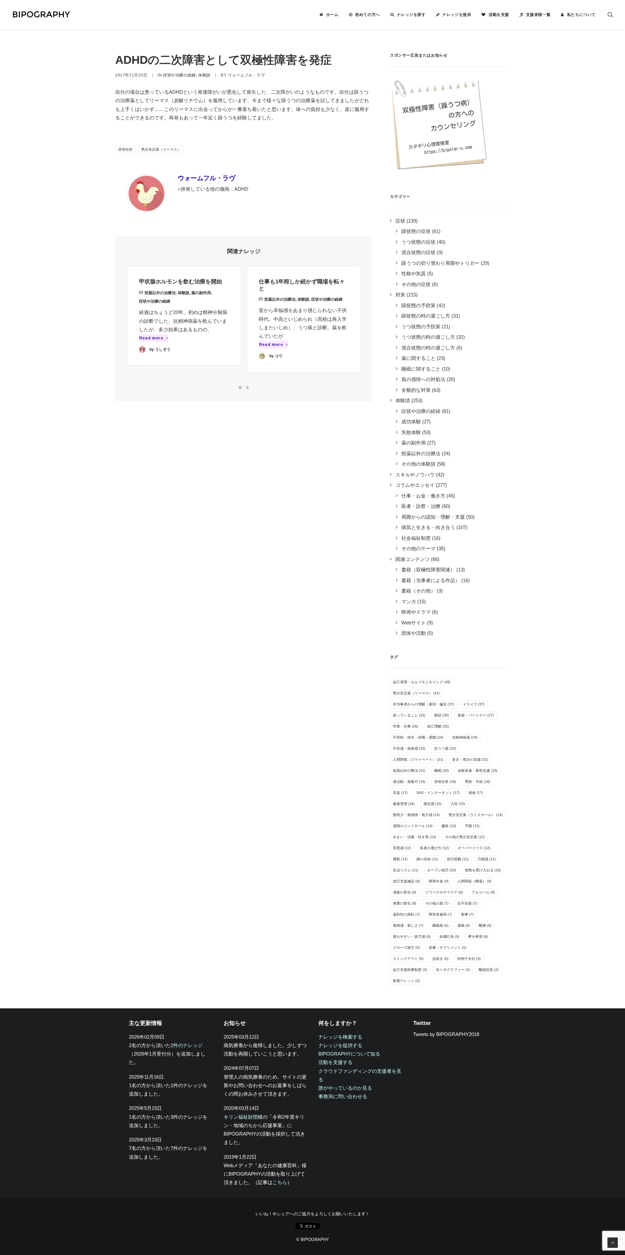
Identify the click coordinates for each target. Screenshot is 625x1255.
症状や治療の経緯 (179, 75)
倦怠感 (433, 804)
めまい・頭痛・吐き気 (414, 837)
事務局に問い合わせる (342, 1096)
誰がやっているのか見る (345, 1088)
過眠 (463, 925)
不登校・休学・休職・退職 (418, 737)
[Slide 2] (247, 387)
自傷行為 (449, 936)
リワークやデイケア (444, 892)
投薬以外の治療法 (160, 293)
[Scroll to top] (612, 1242)
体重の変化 (404, 903)
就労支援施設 (406, 881)
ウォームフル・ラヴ (246, 75)
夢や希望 (478, 936)
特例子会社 (469, 959)
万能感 (487, 859)
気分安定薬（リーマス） (161, 149)
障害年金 (439, 881)
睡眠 (441, 770)
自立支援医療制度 (410, 970)
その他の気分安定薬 (465, 837)
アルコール (483, 892)
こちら (279, 1182)
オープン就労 (441, 870)
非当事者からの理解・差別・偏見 (423, 704)
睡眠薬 (440, 925)
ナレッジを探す (411, 14)
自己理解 (438, 726)
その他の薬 (437, 903)
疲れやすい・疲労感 (412, 936)
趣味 (448, 826)
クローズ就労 (406, 947)
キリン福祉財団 (241, 1117)
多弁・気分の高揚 (470, 759)
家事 (467, 914)
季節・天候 (477, 782)
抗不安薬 (467, 903)
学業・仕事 (405, 726)
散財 (441, 715)
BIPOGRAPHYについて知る (349, 1054)
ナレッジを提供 (456, 14)
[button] (610, 14)
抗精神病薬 (465, 737)
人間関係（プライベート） (418, 759)
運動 (400, 859)
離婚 (485, 925)
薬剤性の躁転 (406, 914)
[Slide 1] (240, 387)
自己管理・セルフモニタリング (422, 682)
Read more (151, 338)
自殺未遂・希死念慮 (477, 770)
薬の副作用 (201, 293)
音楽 (400, 793)
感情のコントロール (413, 826)
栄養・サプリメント (447, 947)
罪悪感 (402, 848)
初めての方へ (367, 14)
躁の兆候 (427, 859)
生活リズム (405, 870)
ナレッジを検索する (340, 1037)
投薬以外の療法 (409, 770)
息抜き (440, 959)
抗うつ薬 (445, 748)
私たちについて (581, 14)
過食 (475, 793)
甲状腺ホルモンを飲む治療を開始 (180, 282)
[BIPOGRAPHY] (41, 14)
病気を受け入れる (483, 870)
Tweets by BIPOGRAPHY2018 (446, 1034)
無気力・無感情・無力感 (416, 815)
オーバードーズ (474, 848)
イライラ (474, 704)
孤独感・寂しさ (408, 925)
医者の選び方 (434, 848)
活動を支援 (499, 14)
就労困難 (458, 859)
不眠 (472, 826)
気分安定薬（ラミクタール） (476, 815)
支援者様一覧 (538, 14)
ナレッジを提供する (340, 1045)
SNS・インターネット (438, 793)
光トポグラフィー (453, 970)
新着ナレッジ (406, 981)
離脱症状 (489, 970)
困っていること (409, 715)
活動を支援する (335, 1062)
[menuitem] (329, 14)
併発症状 (125, 149)
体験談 (204, 75)
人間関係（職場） (474, 881)
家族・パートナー (476, 715)
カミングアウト (408, 959)
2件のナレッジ (186, 1045)
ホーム (332, 14)
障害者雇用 (440, 914)
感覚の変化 (404, 892)
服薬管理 (404, 804)
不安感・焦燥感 (409, 748)
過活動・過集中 (409, 782)
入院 (458, 804)
